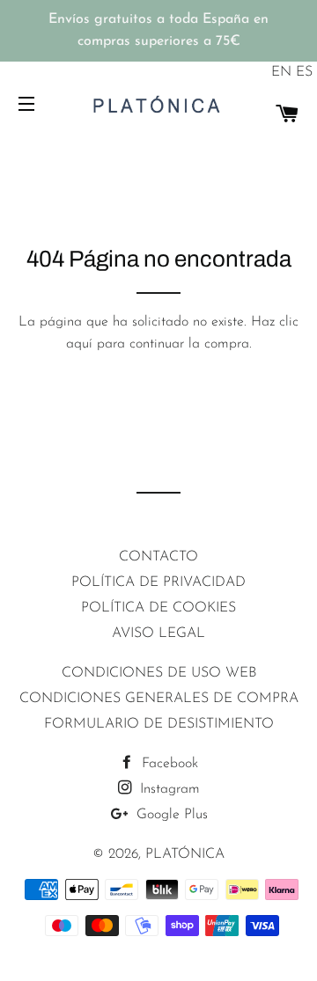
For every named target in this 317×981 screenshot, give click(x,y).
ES (304, 72)
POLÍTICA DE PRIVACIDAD (158, 582)
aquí (79, 344)
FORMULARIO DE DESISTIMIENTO (159, 724)
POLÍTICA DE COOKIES (158, 608)
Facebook (167, 764)
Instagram (168, 789)
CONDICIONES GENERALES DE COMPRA (159, 699)
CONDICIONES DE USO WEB (159, 673)
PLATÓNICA (185, 854)
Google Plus (170, 815)
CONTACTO (158, 557)
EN (281, 72)
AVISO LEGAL (158, 633)
